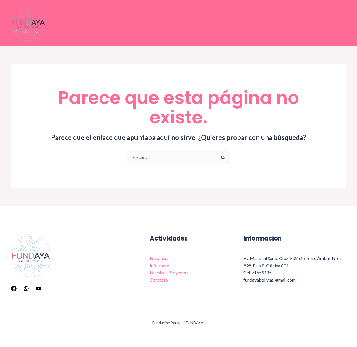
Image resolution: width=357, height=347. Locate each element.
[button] (336, 23)
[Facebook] (14, 288)
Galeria (247, 23)
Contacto (280, 23)
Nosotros (121, 23)
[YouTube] (38, 288)
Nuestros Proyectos (204, 23)
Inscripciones (319, 23)
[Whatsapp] (26, 288)
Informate (156, 23)
